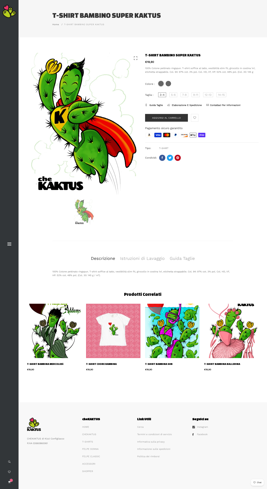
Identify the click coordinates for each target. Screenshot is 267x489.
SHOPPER (87, 471)
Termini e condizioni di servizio (154, 434)
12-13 (208, 94)
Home (55, 24)
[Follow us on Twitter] (170, 158)
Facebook (202, 434)
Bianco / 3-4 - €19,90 (117, 435)
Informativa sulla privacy (151, 441)
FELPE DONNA (90, 449)
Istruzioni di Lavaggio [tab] (142, 258)
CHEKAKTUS (89, 434)
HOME (85, 427)
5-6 (173, 94)
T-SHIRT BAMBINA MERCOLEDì (45, 364)
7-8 (184, 94)
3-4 (162, 94)
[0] (9, 482)
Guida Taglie (156, 105)
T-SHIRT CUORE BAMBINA (101, 364)
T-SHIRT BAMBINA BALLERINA (222, 364)
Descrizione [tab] (103, 258)
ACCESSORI (88, 463)
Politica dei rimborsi (148, 456)
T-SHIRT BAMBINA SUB (159, 364)
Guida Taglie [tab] (182, 258)
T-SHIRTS (87, 441)
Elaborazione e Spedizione (186, 105)
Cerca (140, 427)
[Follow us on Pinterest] (178, 158)
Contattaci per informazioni (225, 105)
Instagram (202, 427)
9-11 (195, 94)
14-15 (221, 94)
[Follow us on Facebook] (162, 158)
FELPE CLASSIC (91, 456)
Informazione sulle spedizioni (153, 449)
